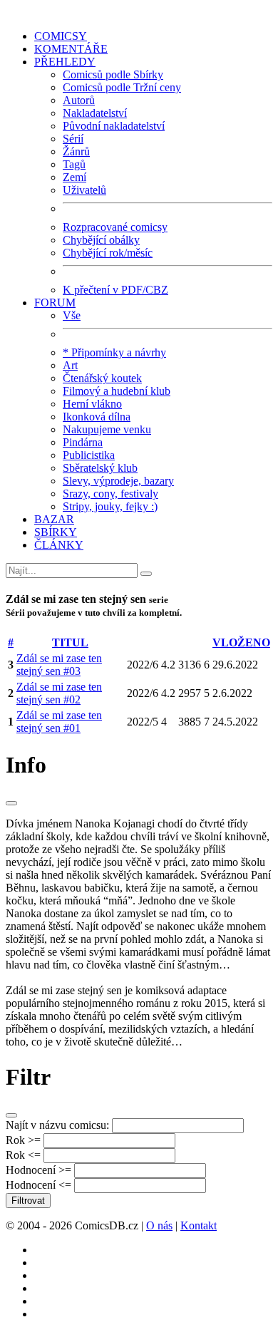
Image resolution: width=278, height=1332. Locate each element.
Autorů (79, 100)
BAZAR (54, 519)
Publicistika (89, 455)
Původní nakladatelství (114, 126)
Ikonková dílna (96, 417)
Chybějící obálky (101, 240)
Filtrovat (28, 1200)
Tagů (74, 164)
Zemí (74, 177)
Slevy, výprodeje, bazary (118, 481)
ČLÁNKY (58, 545)
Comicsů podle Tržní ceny (122, 87)
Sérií (73, 139)
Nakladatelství (95, 113)
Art (70, 365)
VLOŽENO (241, 642)
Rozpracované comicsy (115, 227)
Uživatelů (84, 190)
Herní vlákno (92, 404)
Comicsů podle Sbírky (113, 74)
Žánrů (76, 151)
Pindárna (83, 442)
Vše (72, 315)
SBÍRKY (55, 532)
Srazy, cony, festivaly (110, 493)
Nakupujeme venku (107, 429)
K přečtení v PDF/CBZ (115, 290)
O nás (159, 1225)
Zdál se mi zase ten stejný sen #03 (59, 664)
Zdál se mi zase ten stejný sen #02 (59, 693)
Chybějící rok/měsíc (108, 253)
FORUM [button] (55, 302)
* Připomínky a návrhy (114, 352)
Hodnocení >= (38, 1170)
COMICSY (60, 36)
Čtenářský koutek (102, 378)
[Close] (11, 803)
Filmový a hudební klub (116, 391)
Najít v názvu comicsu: (57, 1125)
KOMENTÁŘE (71, 49)
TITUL (70, 642)
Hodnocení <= (38, 1185)
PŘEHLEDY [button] (65, 62)
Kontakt (198, 1225)
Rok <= (23, 1155)
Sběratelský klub (100, 468)
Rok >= (23, 1140)
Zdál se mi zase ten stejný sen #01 (59, 721)
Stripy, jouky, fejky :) (110, 506)
